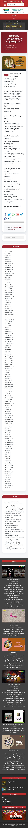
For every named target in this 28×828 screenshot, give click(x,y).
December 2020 (9, 384)
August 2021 (8, 368)
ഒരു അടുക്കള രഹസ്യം (13, 579)
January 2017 (8, 464)
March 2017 (8, 460)
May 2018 (7, 432)
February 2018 (9, 438)
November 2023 (9, 316)
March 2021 (8, 378)
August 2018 (8, 427)
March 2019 (8, 413)
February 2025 (9, 286)
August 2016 (8, 473)
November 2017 (9, 444)
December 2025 (9, 267)
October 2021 (8, 364)
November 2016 (9, 467)
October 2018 (8, 423)
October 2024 (8, 294)
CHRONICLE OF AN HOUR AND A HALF (13, 724)
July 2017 (7, 452)
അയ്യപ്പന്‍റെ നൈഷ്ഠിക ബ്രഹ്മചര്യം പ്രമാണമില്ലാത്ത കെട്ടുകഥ (14, 504)
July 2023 (7, 323)
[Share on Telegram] (21, 214)
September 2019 (9, 403)
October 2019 (8, 401)
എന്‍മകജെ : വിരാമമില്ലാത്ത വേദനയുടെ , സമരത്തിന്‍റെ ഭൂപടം (13, 521)
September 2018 (9, 425)
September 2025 (9, 273)
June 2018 (8, 431)
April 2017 (7, 458)
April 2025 (7, 283)
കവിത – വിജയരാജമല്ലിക (12, 529)
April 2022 (7, 353)
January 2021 (8, 382)
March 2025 (8, 285)
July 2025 (7, 277)
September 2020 (9, 390)
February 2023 (9, 333)
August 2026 (8, 251)
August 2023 (8, 322)
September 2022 (9, 343)
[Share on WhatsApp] (13, 214)
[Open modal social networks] (9, 218)
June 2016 (8, 477)
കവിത (8, 49)
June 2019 (8, 409)
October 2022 (8, 341)
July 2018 (7, 429)
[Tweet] (9, 214)
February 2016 (9, 485)
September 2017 (9, 448)
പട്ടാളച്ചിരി (13, 652)
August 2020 (8, 392)
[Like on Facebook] (5, 218)
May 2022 (7, 351)
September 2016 (9, 471)
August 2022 (8, 345)
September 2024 (9, 296)
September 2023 (9, 320)
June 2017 (8, 454)
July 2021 (7, 370)
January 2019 (8, 417)
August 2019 (8, 405)
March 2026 (8, 261)
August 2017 (8, 450)
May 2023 (7, 327)
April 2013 (7, 487)
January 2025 (8, 288)
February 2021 (9, 380)
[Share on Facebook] (5, 214)
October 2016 (8, 469)
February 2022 (9, 357)
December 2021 (9, 360)
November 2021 (9, 362)
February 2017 (9, 462)
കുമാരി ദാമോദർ (10, 45)
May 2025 (7, 281)
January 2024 (8, 312)
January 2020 (8, 399)
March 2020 (8, 395)
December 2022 (9, 337)
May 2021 (7, 374)
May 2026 (7, 257)
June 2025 (8, 279)
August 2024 (8, 298)
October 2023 (8, 318)
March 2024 (8, 308)
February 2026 (9, 263)
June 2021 (8, 372)
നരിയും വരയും (17, 227)
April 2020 (7, 394)
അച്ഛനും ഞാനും (11, 781)
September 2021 (9, 366)
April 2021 (7, 376)
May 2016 (7, 479)
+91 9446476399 (6, 801)
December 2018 (9, 419)
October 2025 (8, 271)
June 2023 (8, 325)
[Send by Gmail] (17, 214)
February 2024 (9, 310)
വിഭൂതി (13, 229)
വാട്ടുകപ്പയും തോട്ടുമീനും (14, 750)
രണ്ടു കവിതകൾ (13, 624)
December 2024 (9, 290)
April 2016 (7, 481)
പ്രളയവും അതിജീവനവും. (12, 548)
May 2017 (7, 456)
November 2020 (9, 386)
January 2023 (8, 335)
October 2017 (8, 446)
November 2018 (9, 421)
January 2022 (8, 359)
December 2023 (9, 314)
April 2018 (7, 434)
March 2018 (8, 436)
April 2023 (7, 329)
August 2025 (8, 275)
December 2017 (9, 442)
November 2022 (9, 339)
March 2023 (8, 331)
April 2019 (7, 411)
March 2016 (8, 483)
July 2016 (7, 475)
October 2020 (8, 388)
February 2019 (9, 415)
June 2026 (8, 255)
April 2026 (7, 259)
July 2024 (7, 300)
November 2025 (9, 269)
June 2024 (8, 302)
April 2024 (7, 306)
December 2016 (9, 466)
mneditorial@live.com (7, 803)
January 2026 (8, 265)
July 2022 (7, 347)
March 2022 (8, 355)
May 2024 (7, 304)
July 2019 (7, 407)
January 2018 (8, 440)
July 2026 (7, 253)
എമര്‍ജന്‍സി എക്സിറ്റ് (14, 684)
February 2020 (9, 397)
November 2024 (9, 292)
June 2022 (8, 349)
